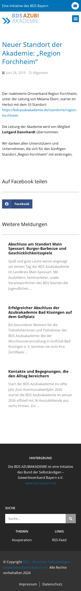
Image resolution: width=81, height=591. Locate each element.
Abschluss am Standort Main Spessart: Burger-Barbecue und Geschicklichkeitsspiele (37, 248)
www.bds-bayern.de (40, 483)
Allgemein (40, 72)
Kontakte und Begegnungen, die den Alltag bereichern (38, 373)
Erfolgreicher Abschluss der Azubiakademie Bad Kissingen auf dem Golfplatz (40, 312)
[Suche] (71, 518)
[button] (75, 18)
